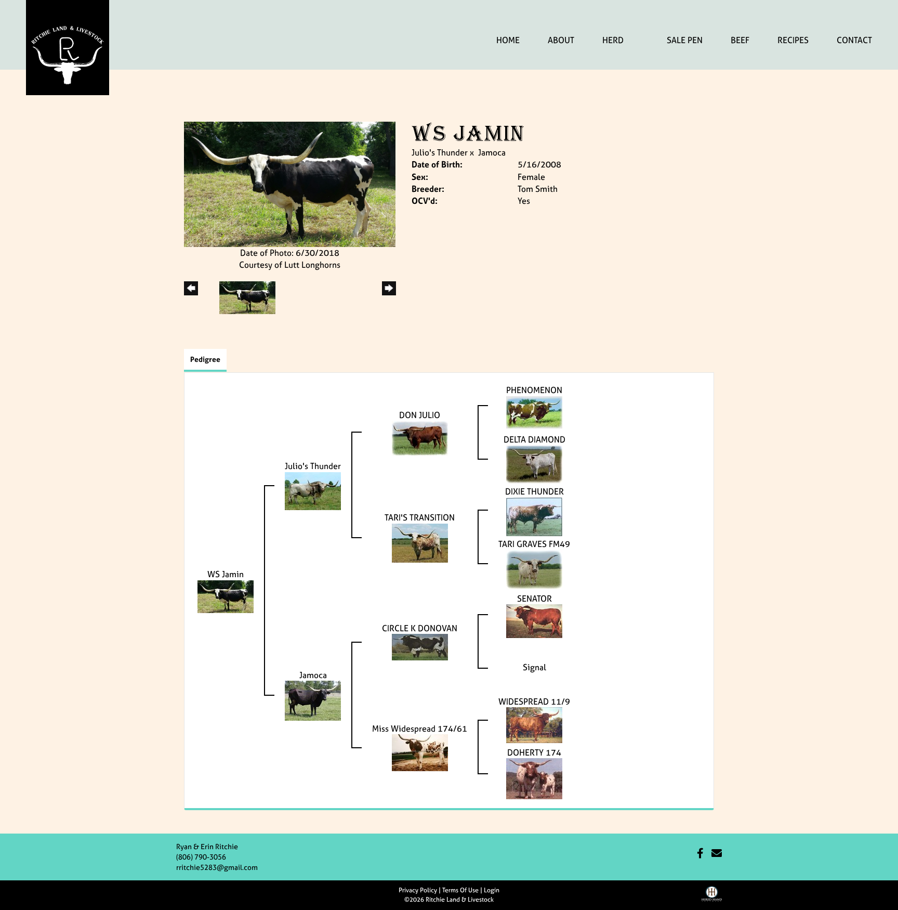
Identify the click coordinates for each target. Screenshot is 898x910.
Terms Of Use (460, 890)
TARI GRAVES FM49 (534, 544)
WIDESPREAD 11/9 (534, 701)
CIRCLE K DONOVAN (419, 628)
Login (491, 890)
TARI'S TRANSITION (420, 517)
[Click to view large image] (289, 183)
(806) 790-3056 (201, 857)
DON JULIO (419, 415)
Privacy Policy (418, 890)
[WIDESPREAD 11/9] (534, 724)
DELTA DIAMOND (534, 439)
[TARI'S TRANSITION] (420, 542)
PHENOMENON (534, 390)
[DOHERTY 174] (534, 778)
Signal (534, 667)
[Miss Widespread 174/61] (420, 752)
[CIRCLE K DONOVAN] (420, 646)
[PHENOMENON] (534, 411)
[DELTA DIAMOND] (534, 463)
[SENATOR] (534, 620)
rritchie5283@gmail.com (217, 867)
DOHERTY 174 (534, 752)
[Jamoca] (313, 700)
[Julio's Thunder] (313, 490)
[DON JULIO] (420, 437)
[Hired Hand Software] (712, 897)
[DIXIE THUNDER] (534, 516)
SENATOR (534, 598)
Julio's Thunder (440, 152)
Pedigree (205, 359)
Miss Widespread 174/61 (419, 728)
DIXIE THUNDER (534, 491)
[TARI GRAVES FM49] (534, 568)
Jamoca (492, 152)
